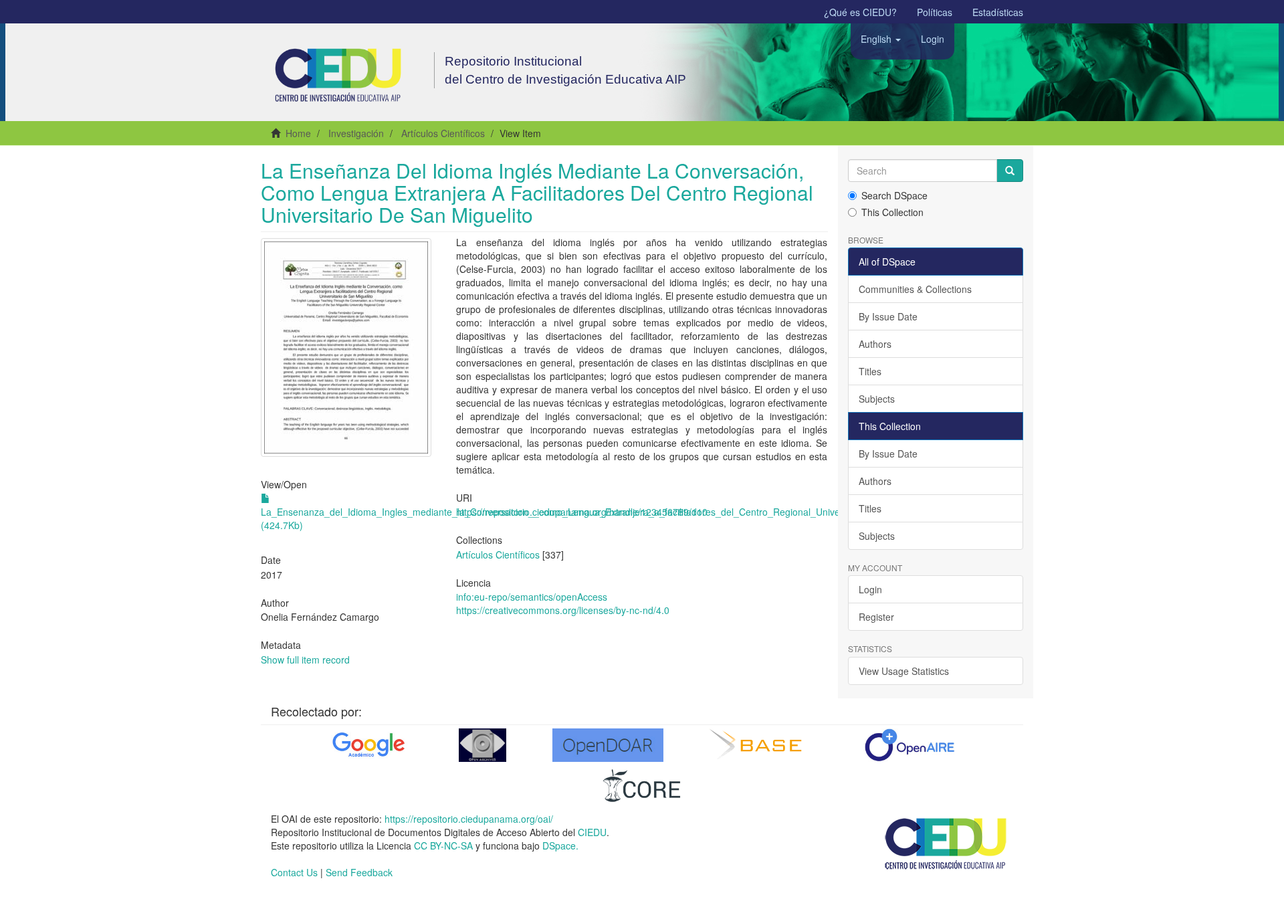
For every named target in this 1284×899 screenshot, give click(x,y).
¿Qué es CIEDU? (860, 12)
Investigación (356, 133)
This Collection (892, 212)
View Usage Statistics (904, 671)
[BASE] (759, 745)
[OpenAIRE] (909, 745)
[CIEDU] (946, 843)
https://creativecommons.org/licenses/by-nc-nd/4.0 (562, 610)
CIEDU (592, 832)
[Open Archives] (482, 745)
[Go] (1009, 170)
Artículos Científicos (443, 133)
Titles (870, 371)
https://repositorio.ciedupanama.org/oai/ (469, 818)
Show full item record (305, 659)
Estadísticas (997, 12)
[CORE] (642, 785)
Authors (875, 344)
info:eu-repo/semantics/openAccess (531, 596)
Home (298, 133)
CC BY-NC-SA (443, 845)
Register (876, 616)
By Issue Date (888, 316)
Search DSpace (894, 195)
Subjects (877, 398)
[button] (881, 39)
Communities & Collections (915, 289)
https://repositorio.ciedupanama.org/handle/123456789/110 (582, 511)
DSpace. (560, 845)
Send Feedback (359, 872)
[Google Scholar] (367, 745)
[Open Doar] (607, 745)
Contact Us (294, 872)
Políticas (934, 12)
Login (870, 589)
